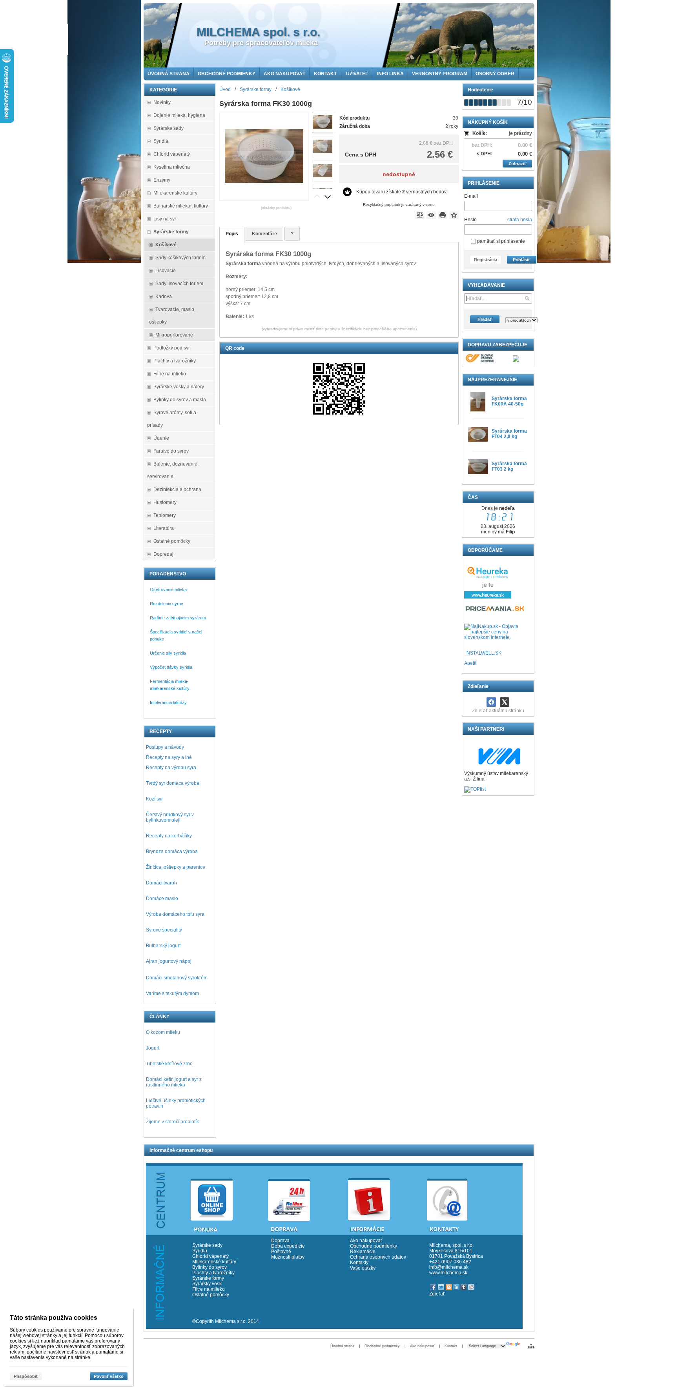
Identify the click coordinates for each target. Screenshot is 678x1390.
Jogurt (152, 1048)
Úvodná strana (342, 1346)
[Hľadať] (527, 298)
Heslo (470, 219)
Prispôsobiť (26, 1376)
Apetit (470, 663)
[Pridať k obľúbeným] (454, 215)
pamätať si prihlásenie (500, 241)
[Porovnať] (420, 215)
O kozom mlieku (163, 1032)
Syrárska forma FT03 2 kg (509, 466)
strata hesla (519, 219)
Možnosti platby (287, 1257)
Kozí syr (154, 799)
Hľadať (485, 319)
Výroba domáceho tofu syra (175, 914)
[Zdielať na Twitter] (504, 702)
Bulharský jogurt (163, 945)
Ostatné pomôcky (210, 1294)
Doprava (280, 1240)
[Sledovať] (431, 215)
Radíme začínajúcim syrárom (178, 617)
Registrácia (485, 259)
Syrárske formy (208, 1278)
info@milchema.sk (448, 1267)
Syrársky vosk (207, 1283)
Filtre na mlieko (208, 1289)
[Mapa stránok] (531, 1346)
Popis (232, 234)
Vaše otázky (362, 1268)
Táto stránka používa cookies (53, 1317)
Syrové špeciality (164, 930)
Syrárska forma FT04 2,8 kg (509, 433)
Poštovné (281, 1251)
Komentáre (264, 234)
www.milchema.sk (448, 1272)
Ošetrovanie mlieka (168, 589)
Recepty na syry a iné (169, 757)
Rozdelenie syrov (166, 603)
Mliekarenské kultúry (214, 1261)
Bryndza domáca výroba (172, 851)
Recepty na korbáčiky (169, 836)
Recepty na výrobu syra (171, 767)
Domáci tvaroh (161, 883)
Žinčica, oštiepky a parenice (175, 867)
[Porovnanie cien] (495, 610)
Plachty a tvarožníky (213, 1272)
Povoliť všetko (109, 1376)
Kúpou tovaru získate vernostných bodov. (401, 192)
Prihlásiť (521, 259)
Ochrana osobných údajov (378, 1257)
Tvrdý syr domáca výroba (172, 783)
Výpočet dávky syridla (171, 667)
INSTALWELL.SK (483, 653)
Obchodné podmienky (373, 1246)
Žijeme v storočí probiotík (172, 1121)
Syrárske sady (207, 1245)
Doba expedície (288, 1246)
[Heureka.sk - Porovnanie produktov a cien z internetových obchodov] (487, 597)
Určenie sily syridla (168, 653)
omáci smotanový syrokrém (178, 978)
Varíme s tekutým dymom (172, 993)
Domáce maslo (162, 898)
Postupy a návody (165, 747)
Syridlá (199, 1251)
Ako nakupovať (366, 1240)
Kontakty (359, 1262)
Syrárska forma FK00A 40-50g (509, 401)
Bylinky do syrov (209, 1267)
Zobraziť (517, 163)
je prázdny (520, 133)
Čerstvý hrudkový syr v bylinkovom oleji (170, 817)
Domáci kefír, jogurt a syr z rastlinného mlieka (174, 1082)
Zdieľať (437, 1294)
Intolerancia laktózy (168, 702)
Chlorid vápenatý (210, 1256)
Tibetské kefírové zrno (169, 1063)
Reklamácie (362, 1251)
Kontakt (451, 1346)
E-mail (471, 196)
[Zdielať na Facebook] (491, 702)
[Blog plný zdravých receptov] (464, 653)
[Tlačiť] (442, 215)
